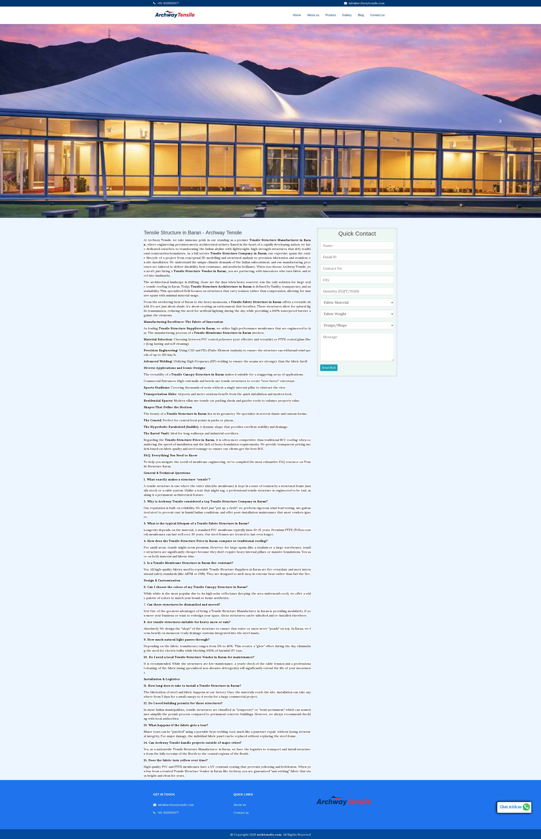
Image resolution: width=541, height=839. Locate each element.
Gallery (347, 15)
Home (297, 15)
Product (330, 15)
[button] (40, 121)
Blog (361, 15)
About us (313, 15)
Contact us (377, 15)
